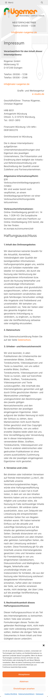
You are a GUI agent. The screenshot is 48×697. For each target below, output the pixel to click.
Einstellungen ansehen (24, 688)
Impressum (39, 694)
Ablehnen (24, 681)
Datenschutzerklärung (26, 694)
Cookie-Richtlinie (11, 694)
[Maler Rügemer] (24, 12)
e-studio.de (38, 94)
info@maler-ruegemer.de (24, 32)
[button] (43, 645)
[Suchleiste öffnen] (41, 2)
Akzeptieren (24, 674)
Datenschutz (24, 340)
